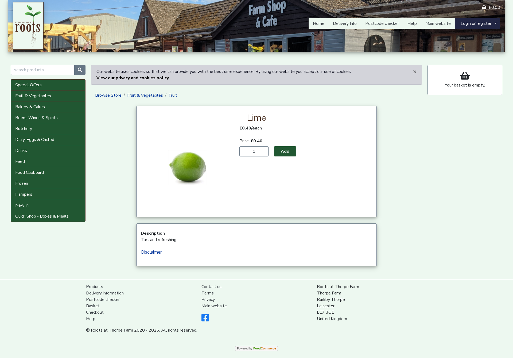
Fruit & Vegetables (33, 96)
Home (318, 23)
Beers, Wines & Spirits (36, 118)
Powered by (256, 348)
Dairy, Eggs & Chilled (34, 140)
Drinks (21, 151)
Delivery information (105, 293)
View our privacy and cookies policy (132, 78)
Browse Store (108, 95)
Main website (438, 23)
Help (412, 23)
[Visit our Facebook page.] (205, 319)
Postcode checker (382, 23)
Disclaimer (151, 252)
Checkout (95, 312)
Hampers (23, 194)
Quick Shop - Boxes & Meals (42, 216)
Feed (20, 161)
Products (94, 287)
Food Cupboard (29, 172)
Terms (207, 293)
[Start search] (80, 70)
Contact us (211, 287)
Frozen (21, 183)
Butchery (23, 129)
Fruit (173, 95)
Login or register (475, 23)
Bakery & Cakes (30, 107)
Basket (93, 306)
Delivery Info (345, 23)
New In (22, 205)
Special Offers (28, 85)
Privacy (208, 299)
